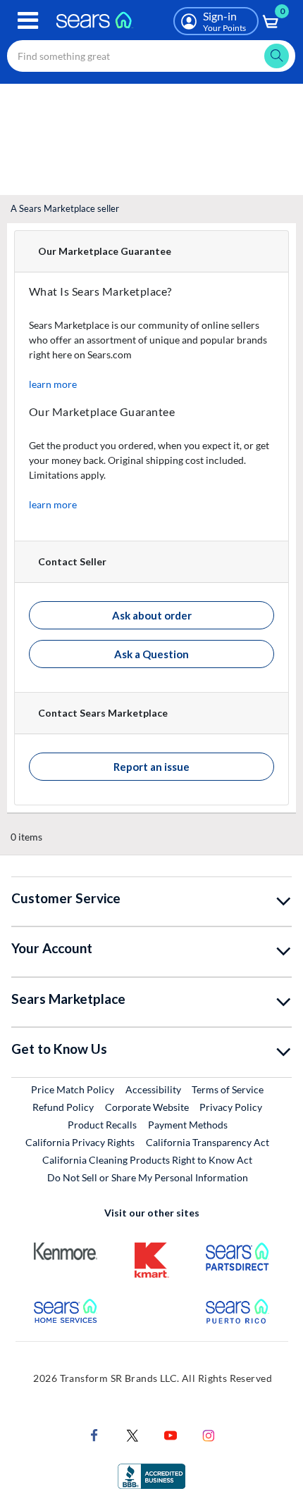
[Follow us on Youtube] (170, 1434)
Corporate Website (147, 1106)
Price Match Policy (72, 1089)
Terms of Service (228, 1089)
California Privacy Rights (80, 1142)
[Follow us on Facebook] (94, 1434)
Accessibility (153, 1089)
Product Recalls (102, 1125)
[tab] (151, 251)
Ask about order (152, 615)
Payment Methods (188, 1125)
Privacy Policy (230, 1107)
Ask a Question (151, 654)
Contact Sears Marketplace (103, 713)
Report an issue (151, 766)
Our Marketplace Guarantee (104, 251)
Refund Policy (63, 1107)
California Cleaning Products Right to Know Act (147, 1160)
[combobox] (151, 56)
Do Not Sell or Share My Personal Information (147, 1177)
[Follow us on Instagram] (208, 1434)
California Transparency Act (207, 1142)
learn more (53, 384)
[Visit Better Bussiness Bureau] (151, 1474)
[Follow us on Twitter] (132, 1434)
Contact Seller (72, 561)
